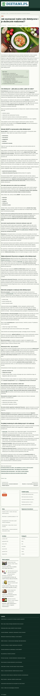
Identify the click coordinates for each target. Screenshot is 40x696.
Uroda (23, 551)
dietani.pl (20, 25)
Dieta (7, 13)
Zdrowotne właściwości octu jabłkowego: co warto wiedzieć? (11, 649)
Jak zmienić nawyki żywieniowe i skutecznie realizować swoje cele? (16, 77)
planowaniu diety (9, 293)
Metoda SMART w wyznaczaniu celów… (10, 74)
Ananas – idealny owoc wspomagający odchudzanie (10, 687)
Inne (22, 543)
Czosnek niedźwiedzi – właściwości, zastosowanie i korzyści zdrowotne (13, 632)
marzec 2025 (4, 543)
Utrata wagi (4, 431)
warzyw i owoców (9, 390)
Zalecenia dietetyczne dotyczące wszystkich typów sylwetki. (14, 473)
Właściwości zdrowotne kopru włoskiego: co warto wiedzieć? (11, 636)
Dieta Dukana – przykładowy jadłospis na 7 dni (10, 516)
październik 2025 (5, 541)
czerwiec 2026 (4, 538)
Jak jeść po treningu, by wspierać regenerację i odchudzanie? (11, 645)
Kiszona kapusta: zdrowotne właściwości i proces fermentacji (11, 662)
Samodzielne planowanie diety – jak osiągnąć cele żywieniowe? (14, 469)
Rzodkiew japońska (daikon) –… (27, 504)
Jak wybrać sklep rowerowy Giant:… (28, 494)
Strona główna (3, 13)
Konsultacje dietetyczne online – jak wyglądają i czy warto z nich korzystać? (17, 467)
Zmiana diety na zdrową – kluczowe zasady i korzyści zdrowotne (12, 666)
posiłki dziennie (25, 229)
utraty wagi (19, 261)
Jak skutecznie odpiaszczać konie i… (28, 499)
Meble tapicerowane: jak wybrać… (27, 496)
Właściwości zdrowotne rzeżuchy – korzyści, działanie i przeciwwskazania (13, 600)
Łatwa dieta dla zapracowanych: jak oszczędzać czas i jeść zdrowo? (13, 683)
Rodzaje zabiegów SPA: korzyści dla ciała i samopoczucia (12, 592)
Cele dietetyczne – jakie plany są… (9, 73)
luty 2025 (3, 546)
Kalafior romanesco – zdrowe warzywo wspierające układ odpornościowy (13, 640)
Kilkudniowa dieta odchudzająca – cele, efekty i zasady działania (14, 471)
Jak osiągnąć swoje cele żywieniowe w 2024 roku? (13, 82)
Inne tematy (24, 546)
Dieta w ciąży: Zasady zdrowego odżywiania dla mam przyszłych (12, 623)
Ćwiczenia (23, 538)
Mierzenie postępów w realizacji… (9, 79)
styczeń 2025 (4, 548)
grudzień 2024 (4, 551)
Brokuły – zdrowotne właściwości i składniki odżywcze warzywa (12, 670)
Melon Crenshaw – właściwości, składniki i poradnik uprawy (11, 679)
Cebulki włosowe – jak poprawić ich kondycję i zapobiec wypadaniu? (12, 619)
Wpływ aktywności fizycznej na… (9, 78)
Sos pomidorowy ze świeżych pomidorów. (8, 653)
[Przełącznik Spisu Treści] (27, 72)
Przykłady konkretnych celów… (9, 83)
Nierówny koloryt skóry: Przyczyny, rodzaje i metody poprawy (12, 564)
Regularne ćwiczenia (5, 260)
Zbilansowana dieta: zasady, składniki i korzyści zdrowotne (11, 628)
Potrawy (23, 548)
